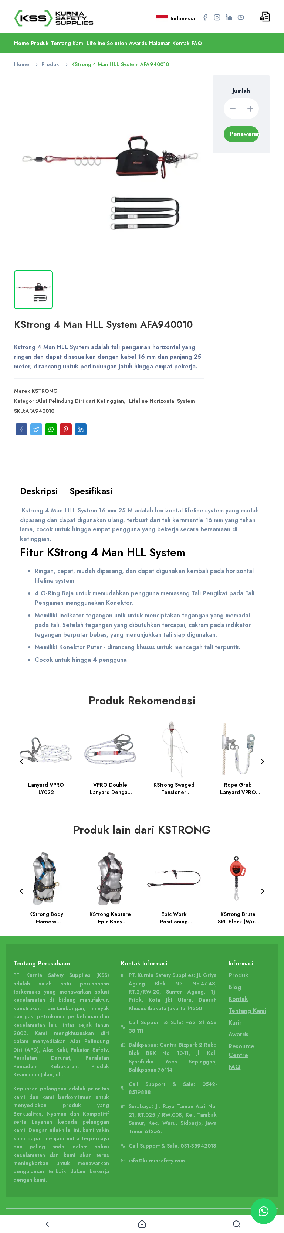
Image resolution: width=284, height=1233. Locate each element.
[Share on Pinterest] (66, 429)
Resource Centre (241, 1050)
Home (21, 43)
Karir (235, 1022)
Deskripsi (39, 490)
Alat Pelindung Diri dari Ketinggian (80, 401)
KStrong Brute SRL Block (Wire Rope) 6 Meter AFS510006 (238, 917)
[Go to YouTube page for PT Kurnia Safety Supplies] (240, 17)
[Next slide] (262, 761)
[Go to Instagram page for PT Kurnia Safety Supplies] (217, 17)
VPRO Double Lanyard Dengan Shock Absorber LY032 (110, 788)
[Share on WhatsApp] (51, 429)
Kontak (238, 999)
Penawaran (244, 134)
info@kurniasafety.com (157, 1160)
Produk (40, 43)
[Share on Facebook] (21, 429)
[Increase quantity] (250, 108)
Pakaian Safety (89, 1049)
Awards (138, 43)
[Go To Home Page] (63, 18)
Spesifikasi (91, 490)
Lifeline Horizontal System (162, 401)
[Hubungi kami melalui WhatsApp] (264, 1211)
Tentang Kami (68, 43)
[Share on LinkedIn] (81, 429)
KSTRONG (45, 391)
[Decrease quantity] (232, 108)
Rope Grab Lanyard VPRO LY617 (238, 788)
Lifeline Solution (107, 43)
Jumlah (241, 90)
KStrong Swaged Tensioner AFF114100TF (174, 788)
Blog (235, 987)
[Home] (142, 1224)
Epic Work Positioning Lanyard (174, 917)
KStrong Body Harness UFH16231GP (46, 917)
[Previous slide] (21, 761)
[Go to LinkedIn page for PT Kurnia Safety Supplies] (229, 17)
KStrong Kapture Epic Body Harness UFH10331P (110, 917)
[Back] (47, 1224)
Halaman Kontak (169, 43)
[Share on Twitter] (36, 429)
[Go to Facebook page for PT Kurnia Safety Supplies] (205, 17)
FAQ (197, 43)
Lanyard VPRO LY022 (46, 788)
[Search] (236, 1224)
